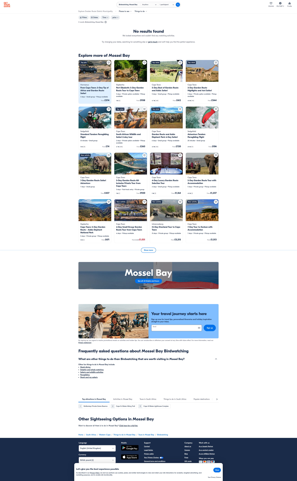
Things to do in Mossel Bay (124, 435)
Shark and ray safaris (89, 377)
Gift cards (188, 461)
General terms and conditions (154, 461)
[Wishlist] (271, 3)
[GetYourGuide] (7, 4)
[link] (94, 82)
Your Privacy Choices (151, 458)
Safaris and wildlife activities (91, 372)
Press (186, 458)
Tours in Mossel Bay (146, 435)
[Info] (105, 22)
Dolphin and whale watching (91, 370)
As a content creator (206, 450)
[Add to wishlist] (109, 62)
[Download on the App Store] (130, 457)
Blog (186, 454)
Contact (147, 446)
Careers (187, 450)
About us (187, 446)
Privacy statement (84, 343)
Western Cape (104, 435)
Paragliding (85, 375)
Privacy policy (149, 454)
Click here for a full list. (128, 426)
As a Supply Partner (206, 446)
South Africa (91, 435)
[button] (94, 82)
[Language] (280, 3)
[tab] (94, 399)
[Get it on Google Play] (130, 448)
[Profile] (289, 3)
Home (80, 435)
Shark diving (85, 367)
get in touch (153, 42)
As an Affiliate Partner (207, 454)
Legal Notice (148, 450)
